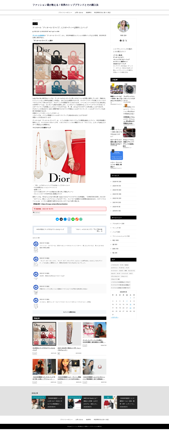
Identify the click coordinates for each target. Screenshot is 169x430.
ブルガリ (121, 270)
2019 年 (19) (117, 211)
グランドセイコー (115, 276)
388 (58, 31)
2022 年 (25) (117, 198)
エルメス (113, 273)
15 (130, 304)
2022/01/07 (45, 31)
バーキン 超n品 (117, 55)
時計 (116, 240)
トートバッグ (125, 273)
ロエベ (131, 273)
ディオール (37, 212)
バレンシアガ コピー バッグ (121, 59)
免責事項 (88, 12)
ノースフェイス (115, 265)
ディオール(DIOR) (38, 35)
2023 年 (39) (117, 194)
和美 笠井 (36, 31)
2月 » (116, 317)
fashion (126, 265)
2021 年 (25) (117, 202)
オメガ (118, 273)
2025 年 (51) (117, 186)
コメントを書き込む (69, 312)
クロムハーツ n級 (115, 279)
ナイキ (121, 265)
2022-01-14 (43, 243)
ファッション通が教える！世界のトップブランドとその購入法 (65, 4)
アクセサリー (118, 223)
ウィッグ (117, 228)
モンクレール (131, 270)
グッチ (127, 267)
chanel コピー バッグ (119, 64)
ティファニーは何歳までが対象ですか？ (120, 287)
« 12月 (113, 317)
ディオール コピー (118, 57)
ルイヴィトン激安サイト (120, 61)
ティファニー (114, 270)
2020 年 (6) (116, 207)
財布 (115, 249)
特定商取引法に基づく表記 (102, 12)
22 (130, 308)
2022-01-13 (43, 286)
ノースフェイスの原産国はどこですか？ (120, 282)
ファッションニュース (121, 236)
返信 (48, 243)
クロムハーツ (124, 276)
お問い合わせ (79, 12)
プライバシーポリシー (65, 12)
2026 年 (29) (117, 181)
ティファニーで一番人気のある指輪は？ (120, 285)
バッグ (35, 24)
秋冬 (126, 270)
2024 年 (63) (117, 190)
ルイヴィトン (114, 267)
